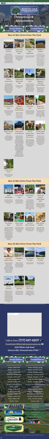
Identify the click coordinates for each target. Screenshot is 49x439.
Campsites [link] (31, 3)
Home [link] (27, 3)
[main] (24, 19)
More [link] (46, 3)
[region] (24, 1)
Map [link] (35, 3)
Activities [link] (42, 3)
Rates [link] (38, 3)
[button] (1, 437)
